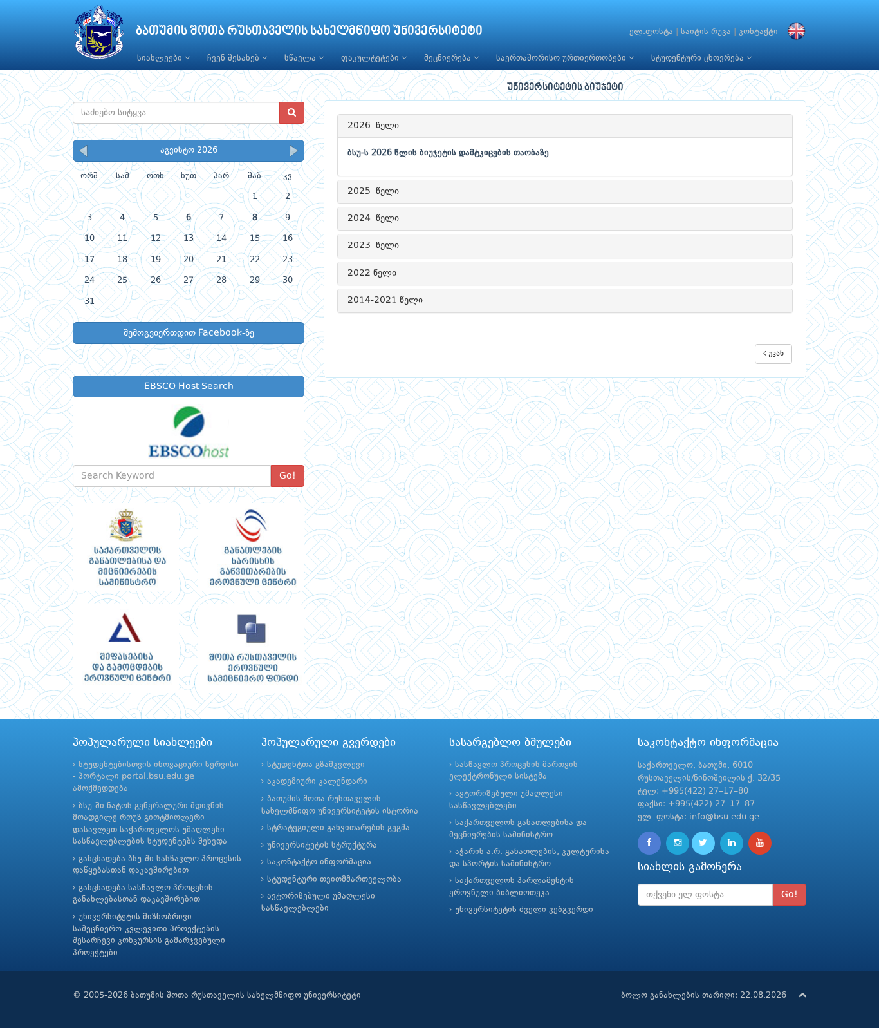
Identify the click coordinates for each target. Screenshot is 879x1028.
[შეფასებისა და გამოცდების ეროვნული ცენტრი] (126, 648)
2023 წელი (373, 245)
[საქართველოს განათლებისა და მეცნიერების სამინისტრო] (126, 547)
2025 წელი (373, 191)
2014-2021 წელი (385, 300)
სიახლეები (161, 58)
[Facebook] (649, 843)
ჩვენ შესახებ (234, 58)
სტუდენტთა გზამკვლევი (316, 765)
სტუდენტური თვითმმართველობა (334, 879)
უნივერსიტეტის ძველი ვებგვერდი (524, 910)
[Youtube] (760, 843)
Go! (287, 476)
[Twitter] (703, 843)
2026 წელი (373, 125)
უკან (775, 353)
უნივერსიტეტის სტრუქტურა (322, 845)
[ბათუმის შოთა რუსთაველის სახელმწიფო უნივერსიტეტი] (99, 35)
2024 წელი (373, 218)
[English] (793, 32)
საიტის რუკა (706, 32)
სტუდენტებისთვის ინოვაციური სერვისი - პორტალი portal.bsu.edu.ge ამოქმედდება (156, 777)
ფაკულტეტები (371, 58)
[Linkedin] (731, 843)
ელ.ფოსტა (651, 32)
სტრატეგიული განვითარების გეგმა (338, 828)
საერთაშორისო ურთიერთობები (562, 58)
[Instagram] (677, 843)
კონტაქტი (758, 32)
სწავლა (301, 58)
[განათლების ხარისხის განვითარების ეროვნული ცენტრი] (251, 547)
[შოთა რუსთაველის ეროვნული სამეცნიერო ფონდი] (251, 648)
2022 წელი (371, 273)
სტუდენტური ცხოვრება (698, 58)
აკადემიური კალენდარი (317, 781)
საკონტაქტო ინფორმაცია (319, 862)
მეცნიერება (449, 58)
